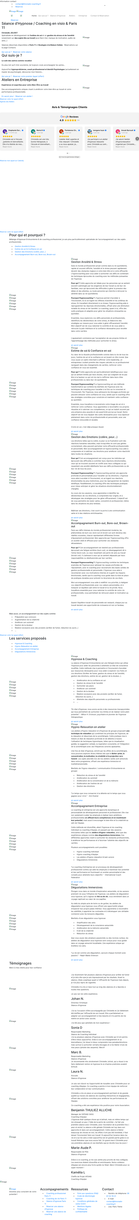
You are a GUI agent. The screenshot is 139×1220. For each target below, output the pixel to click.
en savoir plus (77, 345)
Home (34, 16)
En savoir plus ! (8, 96)
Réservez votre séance (22, 52)
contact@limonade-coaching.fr (28, 4)
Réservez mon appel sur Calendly (12, 160)
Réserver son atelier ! (24, 96)
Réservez (19, 7)
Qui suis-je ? (43, 16)
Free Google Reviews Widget (70, 157)
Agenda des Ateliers (7, 102)
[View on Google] (5, 131)
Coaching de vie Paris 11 (56, 1198)
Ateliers (72, 16)
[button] (1, 138)
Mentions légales (84, 1206)
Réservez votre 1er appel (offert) (12, 99)
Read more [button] (7, 147)
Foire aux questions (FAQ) (87, 1193)
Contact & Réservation (100, 16)
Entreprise (83, 16)
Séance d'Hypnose (58, 16)
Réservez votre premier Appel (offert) (28, 76)
